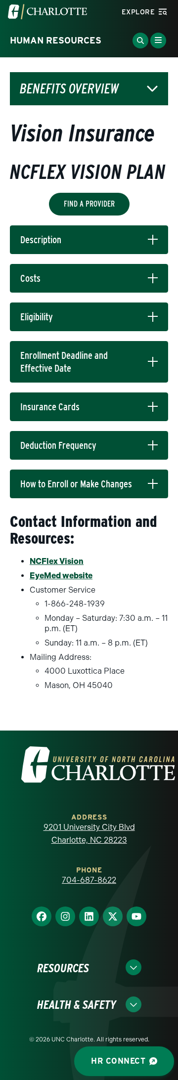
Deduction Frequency (58, 445)
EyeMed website (61, 575)
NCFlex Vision (57, 561)
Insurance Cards (50, 407)
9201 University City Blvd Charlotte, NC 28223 (89, 833)
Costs (30, 278)
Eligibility (36, 317)
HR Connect (118, 1061)
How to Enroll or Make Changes (76, 484)
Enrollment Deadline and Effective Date (64, 361)
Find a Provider (89, 204)
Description (40, 240)
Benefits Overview (69, 88)
